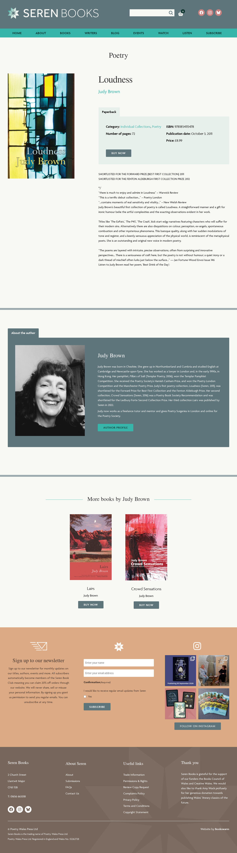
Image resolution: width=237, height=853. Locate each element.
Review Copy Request (136, 787)
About (41, 33)
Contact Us (72, 793)
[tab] (109, 111)
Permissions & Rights (135, 781)
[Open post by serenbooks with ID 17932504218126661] (180, 703)
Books (65, 33)
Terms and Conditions (136, 806)
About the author (23, 333)
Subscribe (214, 33)
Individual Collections (136, 127)
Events (138, 33)
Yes (90, 696)
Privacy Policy (131, 799)
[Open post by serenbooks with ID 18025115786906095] (213, 670)
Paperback (109, 112)
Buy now (118, 153)
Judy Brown (109, 91)
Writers (91, 33)
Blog (115, 33)
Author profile (115, 427)
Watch (163, 33)
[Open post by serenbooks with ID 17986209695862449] (180, 670)
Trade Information (134, 774)
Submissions (73, 781)
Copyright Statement (135, 812)
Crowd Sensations (146, 588)
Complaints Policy (134, 793)
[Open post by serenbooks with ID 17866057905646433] (213, 703)
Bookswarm (222, 829)
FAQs (69, 787)
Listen (187, 33)
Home (16, 33)
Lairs (90, 588)
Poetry (156, 127)
